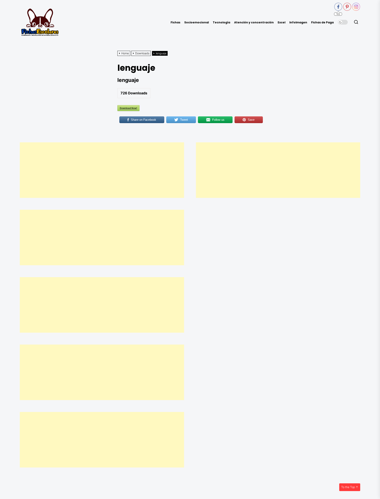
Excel (281, 22)
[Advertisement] (102, 170)
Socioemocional (196, 22)
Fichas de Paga (322, 22)
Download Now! (128, 108)
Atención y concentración (254, 22)
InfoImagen (298, 22)
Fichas (175, 22)
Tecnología (221, 22)
